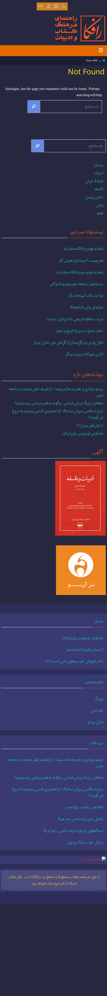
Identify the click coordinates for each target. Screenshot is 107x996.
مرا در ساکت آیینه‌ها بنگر (86, 296)
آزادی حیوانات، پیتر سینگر (84, 354)
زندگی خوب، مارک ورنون (85, 842)
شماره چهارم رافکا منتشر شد (83, 249)
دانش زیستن (94, 197)
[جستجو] (33, 106)
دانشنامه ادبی (94, 682)
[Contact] (41, 6)
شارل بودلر (95, 722)
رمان (99, 205)
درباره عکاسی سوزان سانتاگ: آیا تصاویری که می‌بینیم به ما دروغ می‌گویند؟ (57, 414)
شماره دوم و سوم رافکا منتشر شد (79, 272)
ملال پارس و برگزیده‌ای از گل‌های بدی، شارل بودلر (68, 343)
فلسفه (99, 189)
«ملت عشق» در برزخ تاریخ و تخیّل (79, 331)
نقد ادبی (97, 711)
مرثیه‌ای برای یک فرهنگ (86, 307)
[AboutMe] (48, 6)
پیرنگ (98, 699)
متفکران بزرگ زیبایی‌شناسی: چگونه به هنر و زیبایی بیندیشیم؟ (59, 403)
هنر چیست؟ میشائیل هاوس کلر (81, 261)
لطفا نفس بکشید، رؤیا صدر (84, 807)
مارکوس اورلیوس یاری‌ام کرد (82, 433)
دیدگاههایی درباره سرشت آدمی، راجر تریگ (73, 831)
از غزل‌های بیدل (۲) (89, 425)
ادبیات (98, 173)
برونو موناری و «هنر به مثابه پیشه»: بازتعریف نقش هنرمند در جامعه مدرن (55, 392)
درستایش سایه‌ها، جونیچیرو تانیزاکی (76, 284)
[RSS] (64, 6)
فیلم (100, 213)
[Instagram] (56, 6)
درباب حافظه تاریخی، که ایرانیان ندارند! (74, 319)
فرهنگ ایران (94, 181)
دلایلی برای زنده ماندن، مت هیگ (80, 819)
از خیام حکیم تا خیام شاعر (85, 650)
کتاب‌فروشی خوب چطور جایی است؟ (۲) (74, 661)
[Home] (104, 60)
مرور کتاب (96, 743)
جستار (98, 165)
